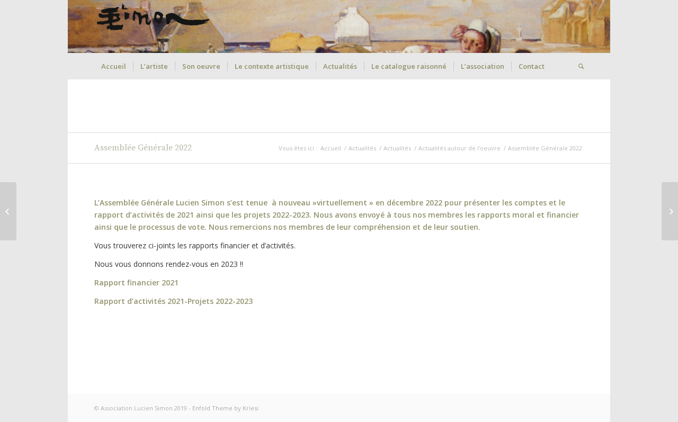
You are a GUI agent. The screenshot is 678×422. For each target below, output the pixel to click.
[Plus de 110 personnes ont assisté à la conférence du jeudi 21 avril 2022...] (8, 211)
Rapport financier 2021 (136, 282)
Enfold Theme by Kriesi (225, 408)
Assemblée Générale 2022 (143, 147)
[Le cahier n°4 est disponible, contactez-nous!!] (670, 211)
